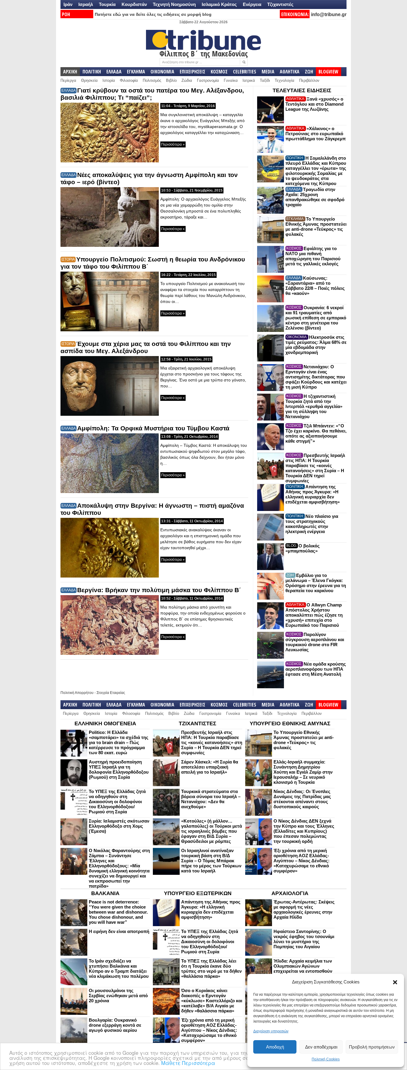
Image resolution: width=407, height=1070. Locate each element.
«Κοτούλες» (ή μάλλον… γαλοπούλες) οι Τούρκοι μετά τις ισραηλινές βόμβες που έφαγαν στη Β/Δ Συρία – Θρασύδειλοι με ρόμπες (211, 831)
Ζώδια (186, 80)
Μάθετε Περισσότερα (188, 1062)
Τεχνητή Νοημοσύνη (174, 4)
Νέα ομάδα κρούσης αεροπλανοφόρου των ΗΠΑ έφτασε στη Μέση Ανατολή (315, 669)
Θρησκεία (89, 80)
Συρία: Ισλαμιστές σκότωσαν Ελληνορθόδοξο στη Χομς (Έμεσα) (119, 826)
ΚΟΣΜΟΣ (219, 71)
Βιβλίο (171, 80)
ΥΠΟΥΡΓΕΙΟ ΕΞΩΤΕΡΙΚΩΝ (198, 893)
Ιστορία (108, 80)
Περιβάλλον (309, 80)
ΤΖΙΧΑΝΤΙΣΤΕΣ (197, 723)
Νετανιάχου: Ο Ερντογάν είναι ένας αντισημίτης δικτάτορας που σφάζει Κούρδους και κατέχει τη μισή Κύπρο (316, 376)
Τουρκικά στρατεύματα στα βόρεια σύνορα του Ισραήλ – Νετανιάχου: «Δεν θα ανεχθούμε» (210, 799)
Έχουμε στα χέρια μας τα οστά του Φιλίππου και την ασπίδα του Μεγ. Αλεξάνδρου (145, 347)
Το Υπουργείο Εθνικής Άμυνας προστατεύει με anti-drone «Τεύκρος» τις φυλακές (316, 226)
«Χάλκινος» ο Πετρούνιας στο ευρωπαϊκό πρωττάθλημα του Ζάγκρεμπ (315, 133)
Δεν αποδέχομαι (321, 1046)
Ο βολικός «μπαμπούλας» (302, 548)
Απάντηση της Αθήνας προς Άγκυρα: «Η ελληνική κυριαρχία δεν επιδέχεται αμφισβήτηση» (312, 494)
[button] (395, 982)
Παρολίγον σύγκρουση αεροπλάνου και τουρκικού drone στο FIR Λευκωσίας (314, 642)
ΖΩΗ (309, 71)
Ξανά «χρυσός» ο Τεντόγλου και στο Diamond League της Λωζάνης (314, 104)
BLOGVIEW (328, 71)
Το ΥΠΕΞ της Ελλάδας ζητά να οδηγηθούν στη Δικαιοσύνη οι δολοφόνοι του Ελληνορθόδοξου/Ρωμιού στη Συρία (117, 801)
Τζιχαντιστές (280, 4)
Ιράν (67, 4)
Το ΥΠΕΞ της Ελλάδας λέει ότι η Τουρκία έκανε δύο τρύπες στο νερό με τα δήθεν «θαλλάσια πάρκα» (211, 968)
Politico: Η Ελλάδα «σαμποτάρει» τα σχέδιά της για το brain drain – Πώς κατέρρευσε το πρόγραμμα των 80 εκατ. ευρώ (118, 742)
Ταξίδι (265, 80)
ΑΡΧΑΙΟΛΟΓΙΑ (289, 893)
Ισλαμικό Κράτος (219, 4)
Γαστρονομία (208, 80)
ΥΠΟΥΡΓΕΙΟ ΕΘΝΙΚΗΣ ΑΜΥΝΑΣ (290, 723)
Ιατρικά (249, 80)
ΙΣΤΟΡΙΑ (68, 259)
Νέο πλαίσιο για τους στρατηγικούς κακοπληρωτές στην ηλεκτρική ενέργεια (311, 524)
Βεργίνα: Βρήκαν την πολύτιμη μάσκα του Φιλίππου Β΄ (159, 589)
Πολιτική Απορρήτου (77, 693)
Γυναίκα (231, 80)
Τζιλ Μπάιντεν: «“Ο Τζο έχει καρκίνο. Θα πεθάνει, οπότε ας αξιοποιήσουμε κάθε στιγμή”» (316, 433)
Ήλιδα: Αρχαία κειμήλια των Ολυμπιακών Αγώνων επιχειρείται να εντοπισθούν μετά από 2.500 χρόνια (303, 968)
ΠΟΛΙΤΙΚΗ (92, 71)
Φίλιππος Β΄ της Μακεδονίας (203, 53)
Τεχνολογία (284, 80)
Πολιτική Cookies (326, 1059)
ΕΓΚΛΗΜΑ (136, 71)
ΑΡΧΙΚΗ (70, 71)
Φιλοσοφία (129, 80)
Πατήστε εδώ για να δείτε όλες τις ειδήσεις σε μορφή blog (153, 14)
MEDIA (268, 71)
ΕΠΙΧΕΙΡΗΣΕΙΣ (192, 71)
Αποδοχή (275, 1046)
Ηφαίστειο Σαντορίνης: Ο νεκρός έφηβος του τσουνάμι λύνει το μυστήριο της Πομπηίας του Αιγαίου (304, 939)
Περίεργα (68, 80)
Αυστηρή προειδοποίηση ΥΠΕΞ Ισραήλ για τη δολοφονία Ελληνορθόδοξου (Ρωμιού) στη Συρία (119, 769)
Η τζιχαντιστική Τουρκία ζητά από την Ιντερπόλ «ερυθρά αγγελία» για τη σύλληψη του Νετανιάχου (313, 406)
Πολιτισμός (152, 80)
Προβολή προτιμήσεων (372, 1046)
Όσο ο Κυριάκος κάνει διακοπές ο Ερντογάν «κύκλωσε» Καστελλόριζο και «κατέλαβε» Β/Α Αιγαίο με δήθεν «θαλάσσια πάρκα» (211, 1000)
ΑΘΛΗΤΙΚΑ (289, 71)
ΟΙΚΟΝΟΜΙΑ (162, 71)
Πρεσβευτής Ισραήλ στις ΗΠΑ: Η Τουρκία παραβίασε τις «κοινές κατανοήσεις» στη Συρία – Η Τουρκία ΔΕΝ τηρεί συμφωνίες (315, 468)
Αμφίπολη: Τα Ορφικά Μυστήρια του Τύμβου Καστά (153, 428)
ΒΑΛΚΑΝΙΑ (105, 893)
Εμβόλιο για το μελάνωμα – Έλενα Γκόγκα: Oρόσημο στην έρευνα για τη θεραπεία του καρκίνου (315, 583)
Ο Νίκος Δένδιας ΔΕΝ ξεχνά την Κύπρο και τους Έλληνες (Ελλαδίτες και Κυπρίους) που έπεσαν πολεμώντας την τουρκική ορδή (304, 831)
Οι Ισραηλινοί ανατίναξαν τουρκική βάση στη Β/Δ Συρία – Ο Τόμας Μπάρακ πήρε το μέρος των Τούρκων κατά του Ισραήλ (211, 860)
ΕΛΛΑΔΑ (114, 71)
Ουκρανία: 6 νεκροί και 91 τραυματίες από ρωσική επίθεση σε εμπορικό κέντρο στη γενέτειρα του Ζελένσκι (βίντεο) (315, 317)
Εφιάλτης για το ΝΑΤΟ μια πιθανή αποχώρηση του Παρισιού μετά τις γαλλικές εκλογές (313, 256)
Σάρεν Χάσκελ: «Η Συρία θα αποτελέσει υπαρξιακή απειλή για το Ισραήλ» (209, 767)
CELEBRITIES (244, 71)
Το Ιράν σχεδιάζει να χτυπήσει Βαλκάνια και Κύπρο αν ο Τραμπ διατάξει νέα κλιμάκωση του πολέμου (119, 968)
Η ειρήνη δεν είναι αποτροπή (119, 931)
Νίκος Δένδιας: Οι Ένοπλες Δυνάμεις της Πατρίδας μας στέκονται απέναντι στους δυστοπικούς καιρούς (302, 799)
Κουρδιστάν (134, 4)
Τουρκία (107, 4)
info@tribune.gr (329, 14)
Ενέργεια (252, 4)
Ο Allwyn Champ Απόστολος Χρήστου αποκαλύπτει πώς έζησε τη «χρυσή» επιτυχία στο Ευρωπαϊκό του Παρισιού (314, 615)
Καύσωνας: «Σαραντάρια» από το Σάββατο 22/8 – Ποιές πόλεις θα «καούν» (315, 285)
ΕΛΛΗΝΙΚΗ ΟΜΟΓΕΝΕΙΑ (105, 723)
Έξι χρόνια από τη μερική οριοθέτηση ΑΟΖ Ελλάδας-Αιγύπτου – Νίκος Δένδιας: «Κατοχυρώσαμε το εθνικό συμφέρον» (302, 860)
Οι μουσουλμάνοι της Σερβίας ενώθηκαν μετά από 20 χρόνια (118, 995)
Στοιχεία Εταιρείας (111, 693)
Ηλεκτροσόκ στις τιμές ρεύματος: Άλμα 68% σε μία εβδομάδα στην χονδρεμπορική (316, 345)
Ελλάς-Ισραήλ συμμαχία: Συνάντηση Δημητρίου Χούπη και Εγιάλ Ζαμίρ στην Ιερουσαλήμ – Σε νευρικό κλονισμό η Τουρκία (303, 772)
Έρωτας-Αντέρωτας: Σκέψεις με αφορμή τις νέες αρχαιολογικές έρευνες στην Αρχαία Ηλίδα (304, 909)
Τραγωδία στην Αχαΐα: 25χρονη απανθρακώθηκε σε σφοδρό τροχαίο (314, 197)
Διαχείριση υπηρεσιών (270, 1031)
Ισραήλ (85, 4)
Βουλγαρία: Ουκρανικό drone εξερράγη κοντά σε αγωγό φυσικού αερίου (115, 1025)
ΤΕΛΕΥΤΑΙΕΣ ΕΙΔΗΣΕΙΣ (302, 90)
